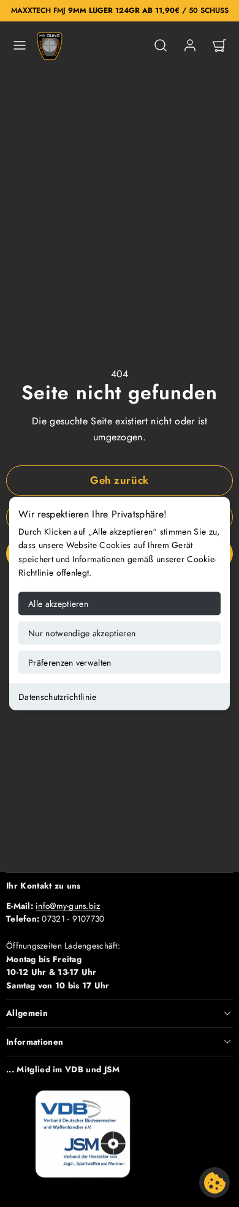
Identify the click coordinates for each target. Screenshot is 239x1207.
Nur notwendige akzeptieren (81, 632)
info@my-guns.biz (68, 906)
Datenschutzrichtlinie (57, 696)
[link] (190, 45)
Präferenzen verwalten (70, 662)
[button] (19, 45)
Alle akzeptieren (58, 603)
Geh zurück (119, 480)
